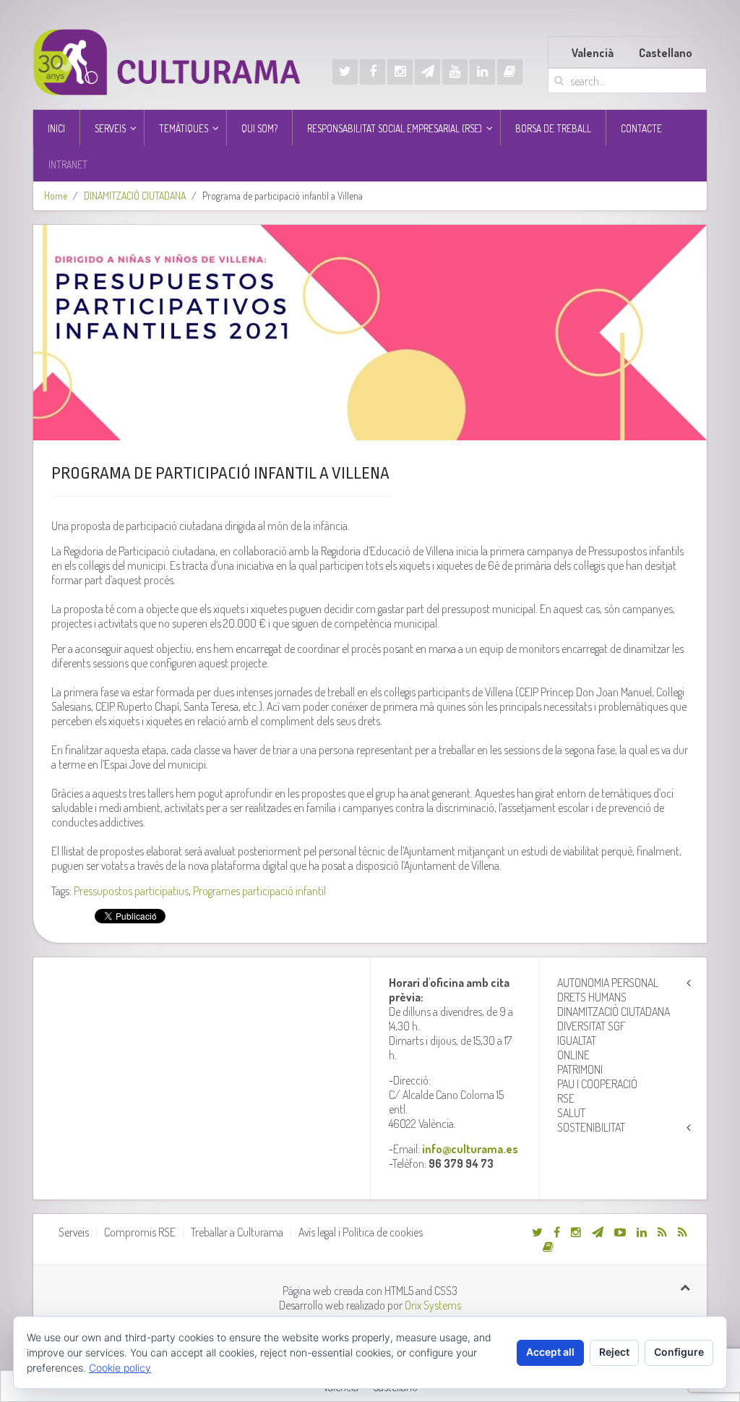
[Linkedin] (482, 72)
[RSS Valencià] (662, 1232)
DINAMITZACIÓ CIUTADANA (135, 195)
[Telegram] (427, 72)
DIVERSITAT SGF (591, 1026)
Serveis (74, 1232)
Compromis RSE (140, 1232)
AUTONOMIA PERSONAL (607, 982)
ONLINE (573, 1055)
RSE (566, 1098)
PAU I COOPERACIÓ (597, 1084)
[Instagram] (400, 72)
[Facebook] (372, 72)
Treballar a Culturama (237, 1232)
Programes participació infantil (259, 891)
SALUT (571, 1113)
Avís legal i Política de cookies (360, 1232)
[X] (345, 72)
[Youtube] (455, 72)
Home (55, 195)
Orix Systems (433, 1305)
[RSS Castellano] (682, 1232)
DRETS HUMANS (592, 997)
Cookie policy (120, 1368)
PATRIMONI (580, 1069)
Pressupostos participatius (131, 891)
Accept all (550, 1352)
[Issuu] (509, 72)
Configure (679, 1352)
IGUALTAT (576, 1040)
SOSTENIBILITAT (591, 1127)
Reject (614, 1352)
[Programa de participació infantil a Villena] (370, 332)
